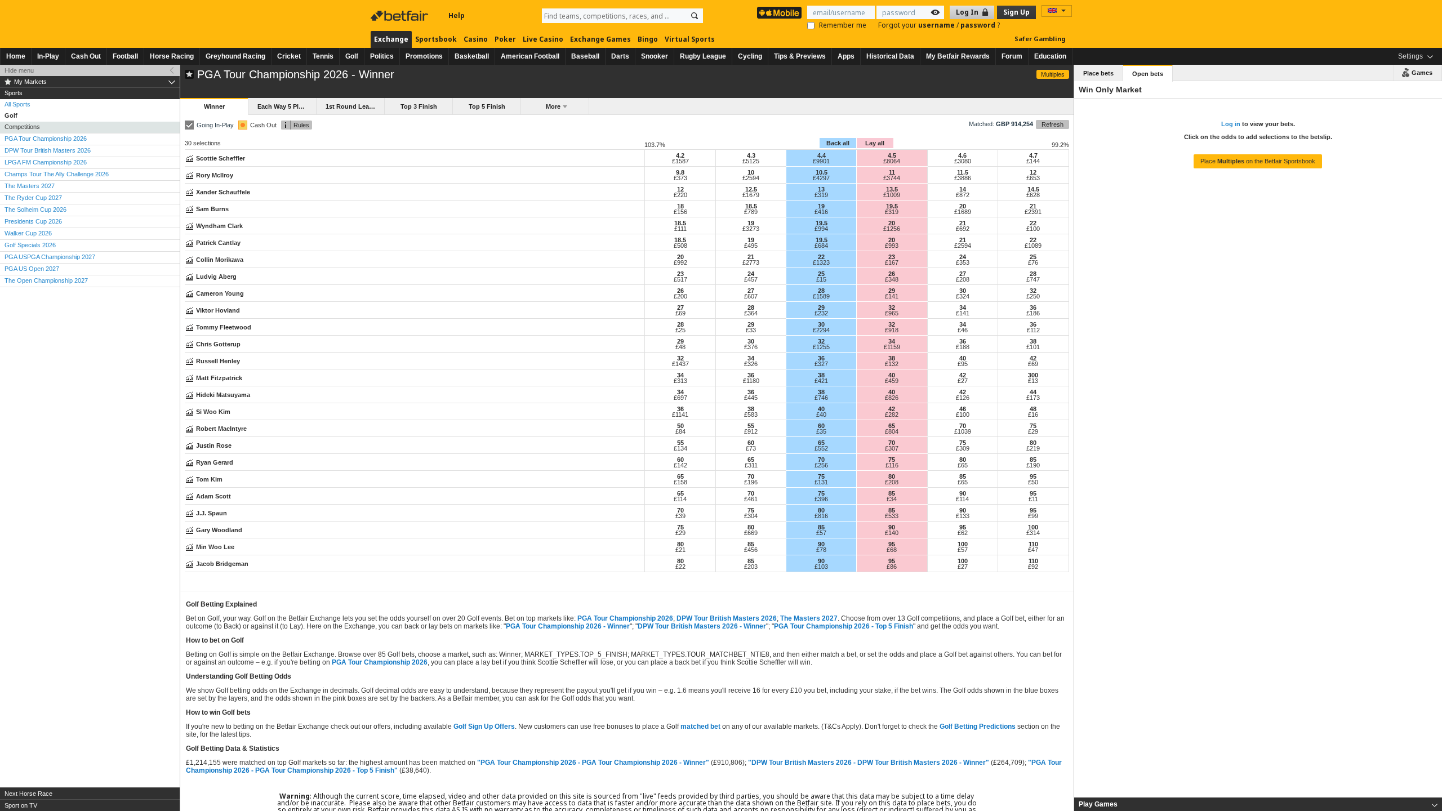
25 (1033, 257)
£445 (751, 397)
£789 (751, 212)
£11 (1033, 499)
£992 (680, 262)
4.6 (962, 155)
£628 (1033, 195)
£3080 (962, 161)
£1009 (891, 195)
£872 (962, 195)
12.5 (751, 189)
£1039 (962, 431)
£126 (962, 397)
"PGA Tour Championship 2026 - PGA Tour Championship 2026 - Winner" (593, 763)
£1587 (680, 161)
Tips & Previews (800, 56)
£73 (751, 448)
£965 (891, 313)
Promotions (424, 56)
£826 (891, 397)
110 (1033, 544)
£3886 (962, 178)
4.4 (821, 155)
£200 (680, 296)
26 (891, 274)
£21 (680, 549)
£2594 (750, 178)
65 (891, 426)
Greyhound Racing (235, 56)
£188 (962, 347)
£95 (963, 364)
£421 (821, 381)
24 (962, 257)
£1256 (891, 228)
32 (1033, 290)
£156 (680, 212)
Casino (476, 39)
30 (962, 290)
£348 (891, 279)
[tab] (1258, 804)
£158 (680, 482)
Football (125, 56)
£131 (821, 482)
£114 (680, 499)
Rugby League (703, 56)
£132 (891, 364)
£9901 (821, 161)
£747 (1033, 279)
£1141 (680, 414)
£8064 (891, 161)
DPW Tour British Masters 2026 (727, 618)
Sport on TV (21, 805)
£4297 (821, 178)
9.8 (680, 172)
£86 (892, 566)
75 (1033, 426)
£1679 (750, 195)
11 (892, 172)
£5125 (750, 161)
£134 (680, 448)
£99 (1033, 516)
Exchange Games (600, 39)
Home (15, 56)
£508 (680, 245)
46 (962, 409)
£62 (963, 533)
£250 (1033, 296)
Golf (351, 56)
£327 (821, 364)
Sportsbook (436, 39)
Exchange (391, 39)
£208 (962, 279)
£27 (963, 381)
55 (750, 426)
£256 (821, 465)
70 (962, 426)
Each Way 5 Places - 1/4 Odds (286, 106)
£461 (751, 499)
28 (1033, 274)
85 (1033, 459)
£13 (1033, 381)
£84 (680, 431)
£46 (963, 330)
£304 (751, 516)
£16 (1033, 414)
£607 (751, 296)
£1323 (821, 262)
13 (821, 189)
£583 (751, 414)
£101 (1033, 347)
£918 (891, 330)
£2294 (821, 330)
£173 (1033, 397)
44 (1033, 392)
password (978, 25)
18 (680, 206)
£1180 (751, 381)
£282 (891, 414)
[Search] (694, 15)
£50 (1033, 482)
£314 (1033, 533)
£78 (821, 549)
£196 (751, 482)
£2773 (750, 262)
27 (962, 274)
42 (1033, 358)
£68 (892, 549)
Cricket (289, 56)
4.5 (892, 155)
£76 (1033, 262)
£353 (962, 262)
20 (962, 206)
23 (891, 257)
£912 (751, 431)
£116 (891, 465)
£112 (1033, 330)
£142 (680, 465)
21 (1033, 206)
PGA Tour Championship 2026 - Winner (568, 626)
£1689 (962, 212)
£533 (891, 516)
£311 (751, 465)
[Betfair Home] (400, 16)
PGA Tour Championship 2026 (625, 618)
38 (1033, 341)
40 (962, 358)
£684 (821, 245)
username (937, 25)
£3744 (891, 178)
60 (821, 426)
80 (1033, 442)
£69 (680, 313)
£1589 (821, 296)
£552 (821, 448)
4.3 (751, 155)
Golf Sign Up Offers (484, 726)
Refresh (1052, 124)
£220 (680, 195)
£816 (821, 516)
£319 (821, 195)
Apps (846, 56)
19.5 (892, 206)
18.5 (751, 206)
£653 (1033, 178)
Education (1050, 56)
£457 (751, 279)
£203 (751, 566)
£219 (1033, 448)
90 (962, 493)
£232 (821, 313)
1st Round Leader (352, 106)
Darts (620, 56)
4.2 (680, 155)
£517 (680, 279)
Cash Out (86, 56)
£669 (751, 533)
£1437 (680, 364)
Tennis (323, 56)
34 (962, 307)
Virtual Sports (690, 39)
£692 (962, 228)
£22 (680, 566)
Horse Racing (172, 56)
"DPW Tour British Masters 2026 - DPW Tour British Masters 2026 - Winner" (868, 763)
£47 (1033, 549)
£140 (891, 533)
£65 (963, 465)
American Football (530, 56)
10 (750, 172)
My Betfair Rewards (958, 56)
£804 (891, 431)
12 (1033, 172)
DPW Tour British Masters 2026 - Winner (702, 626)
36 (1033, 307)
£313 (680, 381)
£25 (680, 330)
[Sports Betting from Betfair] (779, 13)
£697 (680, 397)
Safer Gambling (1039, 38)
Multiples (1053, 74)
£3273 (750, 228)
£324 (962, 296)
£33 (751, 330)
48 (1033, 409)
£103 (821, 566)
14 (962, 189)
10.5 (821, 172)
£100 (1033, 228)
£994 (821, 228)
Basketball (472, 56)
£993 (891, 245)
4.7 (1033, 155)
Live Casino (543, 39)
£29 (1033, 431)
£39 (680, 516)
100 (1033, 527)
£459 (891, 381)
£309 (962, 448)
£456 (751, 549)
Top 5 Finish (487, 106)
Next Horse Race (28, 793)
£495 (751, 245)
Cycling (750, 56)
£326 (751, 364)
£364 (751, 313)
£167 (891, 262)
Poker (505, 39)
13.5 (892, 189)
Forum (1012, 56)
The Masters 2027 (809, 618)
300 (1033, 375)
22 (1033, 223)
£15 (821, 279)
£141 (891, 296)
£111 (680, 228)
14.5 (1033, 189)
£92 (1033, 566)
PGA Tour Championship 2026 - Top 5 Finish (843, 626)
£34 (892, 499)
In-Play (48, 56)
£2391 (1033, 212)
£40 (821, 414)
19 (821, 206)
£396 (821, 499)
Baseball (585, 56)
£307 (891, 448)
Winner (214, 106)
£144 (1033, 161)
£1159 (892, 347)
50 (680, 426)
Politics (382, 56)
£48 (680, 347)
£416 (821, 212)
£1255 (821, 347)
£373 (680, 178)
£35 (821, 431)
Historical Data (890, 56)
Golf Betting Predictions (978, 726)
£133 (962, 516)
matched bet (700, 726)
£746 (821, 397)
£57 (821, 533)
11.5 (962, 172)
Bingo (648, 39)
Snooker (654, 56)
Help (456, 15)
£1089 (1033, 245)
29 (891, 290)
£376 (751, 347)
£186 (1033, 313)
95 (1033, 476)
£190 (1033, 465)
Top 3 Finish (418, 106)
